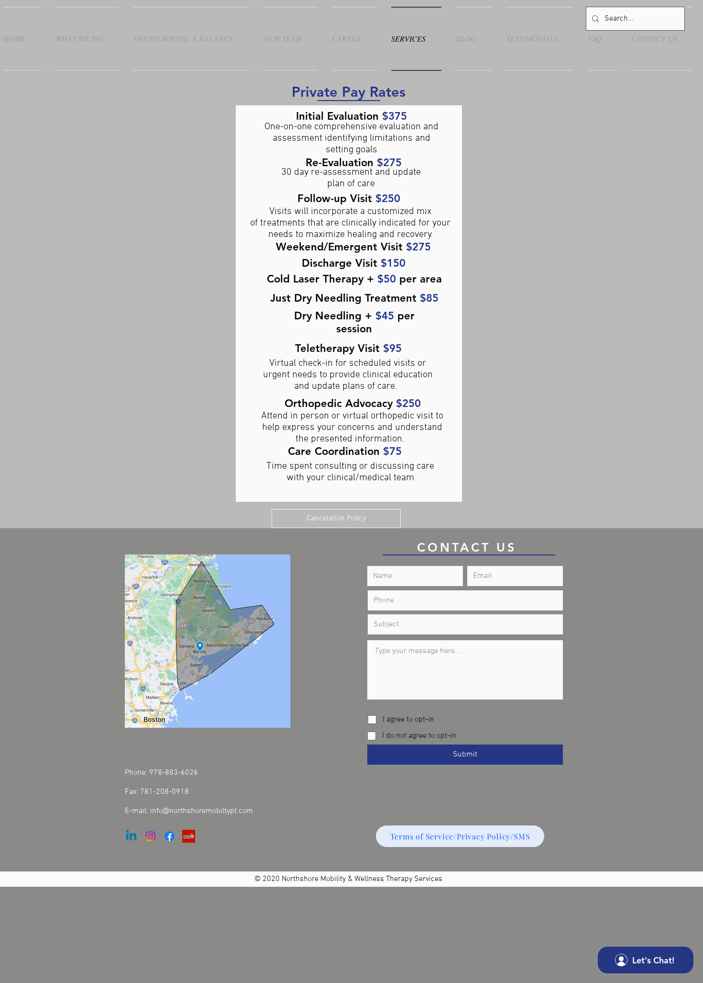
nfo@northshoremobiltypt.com (202, 811)
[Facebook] (169, 836)
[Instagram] (150, 836)
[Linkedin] (131, 836)
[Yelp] (188, 836)
